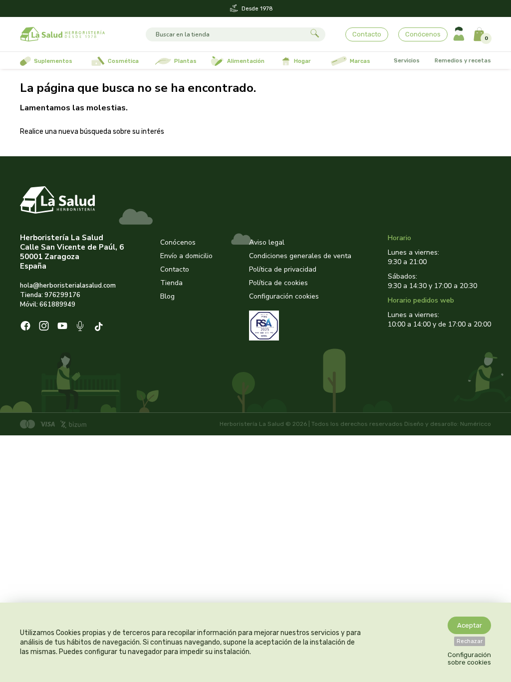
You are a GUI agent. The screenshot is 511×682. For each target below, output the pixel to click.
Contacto (366, 34)
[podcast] (81, 327)
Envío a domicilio (186, 256)
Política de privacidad (282, 269)
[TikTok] (100, 327)
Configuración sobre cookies (469, 658)
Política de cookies (278, 283)
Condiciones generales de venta (300, 256)
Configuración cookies (284, 296)
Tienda (171, 283)
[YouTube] (62, 327)
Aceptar (469, 625)
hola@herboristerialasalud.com (68, 285)
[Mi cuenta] (459, 34)
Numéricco (475, 423)
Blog (167, 296)
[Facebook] (25, 327)
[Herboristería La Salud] (62, 34)
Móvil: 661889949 (47, 304)
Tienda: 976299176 (50, 295)
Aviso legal (266, 242)
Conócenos (423, 34)
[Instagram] (43, 327)
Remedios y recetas (463, 60)
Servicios (407, 60)
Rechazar (470, 641)
